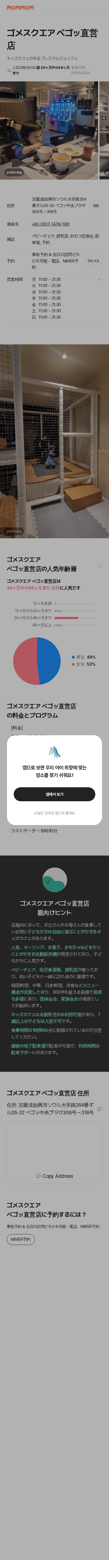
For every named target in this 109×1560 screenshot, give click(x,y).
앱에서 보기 (54, 794)
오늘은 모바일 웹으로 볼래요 (54, 813)
